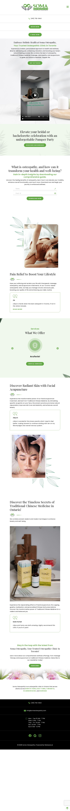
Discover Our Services (35, 145)
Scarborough (29, 691)
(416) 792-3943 (36, 18)
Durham (43, 691)
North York (30, 689)
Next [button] (57, 348)
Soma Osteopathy (29, 745)
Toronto (50, 689)
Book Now (35, 27)
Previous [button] (12, 348)
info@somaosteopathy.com (36, 711)
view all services (35, 364)
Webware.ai (48, 745)
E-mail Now (35, 34)
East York (41, 689)
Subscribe (35, 666)
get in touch (35, 63)
